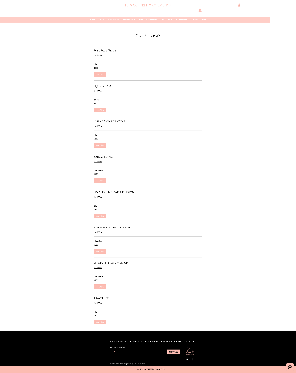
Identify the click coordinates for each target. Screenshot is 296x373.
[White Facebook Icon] (193, 359)
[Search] (202, 10)
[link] (148, 51)
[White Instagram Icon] (187, 359)
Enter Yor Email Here (117, 347)
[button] (239, 4)
